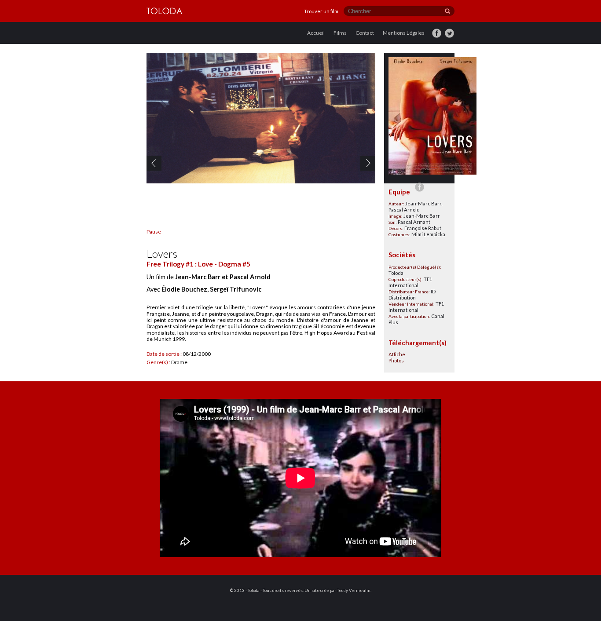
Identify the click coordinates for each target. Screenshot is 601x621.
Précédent (148, 158)
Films (340, 33)
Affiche (396, 354)
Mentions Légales (404, 33)
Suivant (361, 158)
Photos (396, 360)
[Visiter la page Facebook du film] (419, 187)
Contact (364, 33)
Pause (154, 231)
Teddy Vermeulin (353, 590)
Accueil (316, 33)
